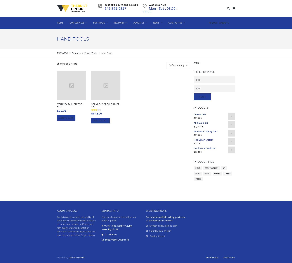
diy (224, 168)
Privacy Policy (212, 257)
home (197, 173)
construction (211, 168)
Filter (202, 97)
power (217, 173)
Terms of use (229, 257)
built (197, 168)
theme (227, 173)
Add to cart (66, 118)
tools (198, 179)
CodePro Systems (77, 257)
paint (207, 173)
